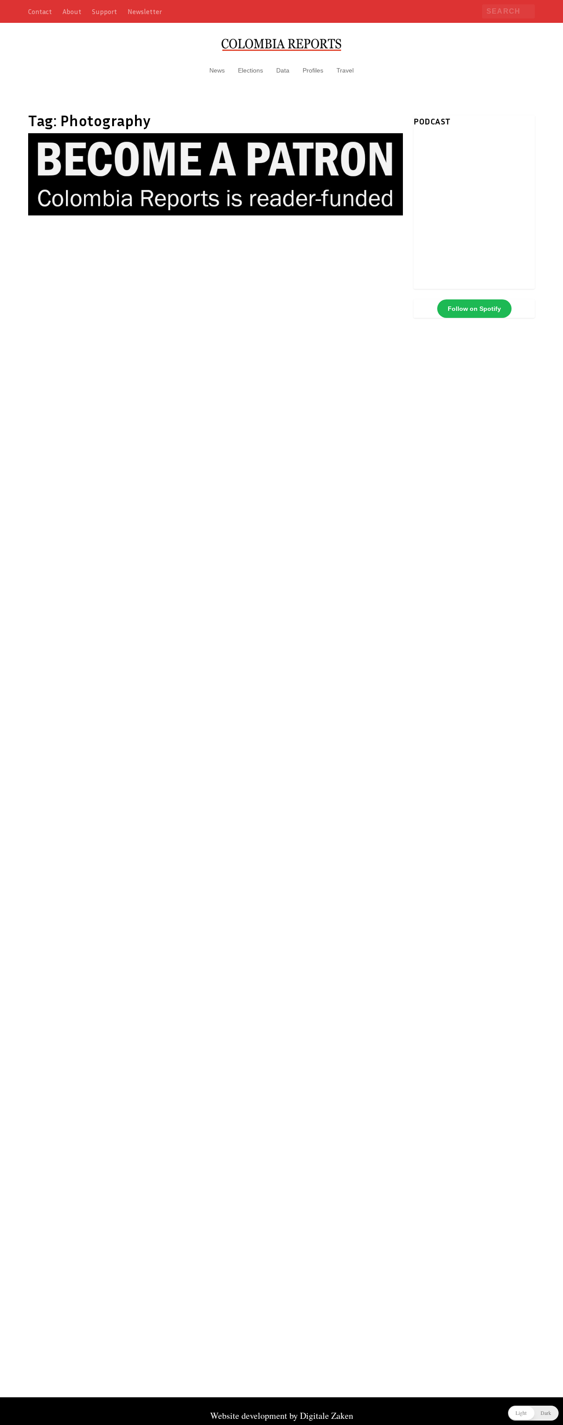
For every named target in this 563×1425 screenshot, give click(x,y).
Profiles (313, 70)
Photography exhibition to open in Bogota (140, 1004)
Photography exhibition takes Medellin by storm (156, 510)
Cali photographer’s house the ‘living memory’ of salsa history (189, 807)
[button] (533, 1413)
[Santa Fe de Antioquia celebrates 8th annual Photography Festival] (214, 232)
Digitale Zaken (326, 1415)
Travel (345, 70)
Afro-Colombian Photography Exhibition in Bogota (161, 906)
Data (282, 70)
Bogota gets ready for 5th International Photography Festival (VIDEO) (209, 332)
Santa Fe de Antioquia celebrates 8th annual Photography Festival (200, 251)
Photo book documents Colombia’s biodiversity (152, 1103)
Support (104, 11)
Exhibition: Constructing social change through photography (186, 1202)
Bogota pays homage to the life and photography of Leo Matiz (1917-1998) (204, 406)
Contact (40, 11)
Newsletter (145, 11)
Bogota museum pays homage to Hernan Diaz (148, 1301)
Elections (250, 70)
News (217, 70)
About (71, 11)
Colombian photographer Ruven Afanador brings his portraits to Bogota (214, 708)
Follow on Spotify (474, 308)
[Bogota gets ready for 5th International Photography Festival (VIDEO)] (209, 313)
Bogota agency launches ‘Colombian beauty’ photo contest (180, 609)
